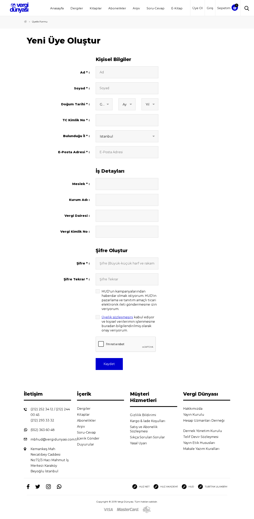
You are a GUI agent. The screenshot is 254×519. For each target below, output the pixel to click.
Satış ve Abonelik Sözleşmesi (144, 429)
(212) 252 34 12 (42, 409)
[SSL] (147, 509)
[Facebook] (28, 486)
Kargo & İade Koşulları (148, 421)
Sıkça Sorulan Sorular (148, 437)
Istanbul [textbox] (106, 136)
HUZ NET (144, 486)
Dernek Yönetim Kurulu (203, 431)
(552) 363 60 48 (43, 430)
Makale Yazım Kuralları (201, 449)
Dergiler (76, 8)
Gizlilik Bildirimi (143, 415)
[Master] (128, 509)
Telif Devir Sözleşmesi (200, 437)
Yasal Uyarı (139, 443)
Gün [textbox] (103, 104)
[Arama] (246, 8)
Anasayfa (57, 8)
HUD (191, 486)
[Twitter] (37, 486)
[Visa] (108, 509)
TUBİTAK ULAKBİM (216, 486)
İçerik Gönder (88, 438)
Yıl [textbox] (147, 104)
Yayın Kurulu (194, 414)
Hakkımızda (193, 409)
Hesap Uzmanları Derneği (204, 420)
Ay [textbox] (125, 104)
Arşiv (136, 8)
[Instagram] (48, 486)
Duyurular (86, 444)
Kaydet (109, 364)
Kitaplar (96, 8)
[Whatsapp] (59, 486)
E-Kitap (177, 8)
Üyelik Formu (39, 21)
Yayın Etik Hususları (199, 443)
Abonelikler (117, 8)
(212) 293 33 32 (42, 420)
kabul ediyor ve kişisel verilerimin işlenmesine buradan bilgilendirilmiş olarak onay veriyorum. (128, 323)
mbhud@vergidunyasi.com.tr (54, 439)
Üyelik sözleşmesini (117, 317)
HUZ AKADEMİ (169, 486)
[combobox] (104, 104)
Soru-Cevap (156, 8)
